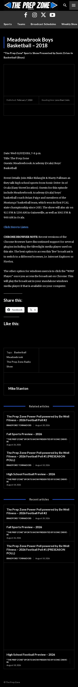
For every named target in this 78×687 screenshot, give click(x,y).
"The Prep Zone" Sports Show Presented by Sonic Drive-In (38, 53)
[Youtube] (52, 15)
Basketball (20, 352)
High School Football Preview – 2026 (31, 474)
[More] (44, 109)
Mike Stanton (18, 388)
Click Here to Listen (16, 227)
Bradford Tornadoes (19, 425)
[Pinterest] (26, 109)
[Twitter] (43, 15)
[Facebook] (25, 15)
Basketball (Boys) (14, 57)
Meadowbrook (15, 357)
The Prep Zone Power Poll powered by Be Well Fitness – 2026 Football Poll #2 (38, 418)
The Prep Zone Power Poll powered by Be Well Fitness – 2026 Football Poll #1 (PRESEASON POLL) (38, 456)
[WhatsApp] (35, 109)
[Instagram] (34, 15)
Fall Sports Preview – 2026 (24, 434)
